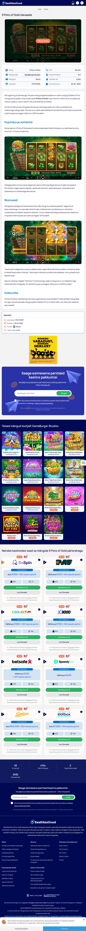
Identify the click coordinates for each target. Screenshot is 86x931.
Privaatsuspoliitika (8, 856)
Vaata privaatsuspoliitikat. (44, 403)
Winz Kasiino (63, 849)
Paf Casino (63, 853)
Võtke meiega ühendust (10, 849)
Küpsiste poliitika (8, 853)
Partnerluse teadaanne (10, 860)
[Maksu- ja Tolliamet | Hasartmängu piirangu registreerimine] (34, 895)
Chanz (61, 860)
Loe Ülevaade (26, 592)
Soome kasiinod (7, 882)
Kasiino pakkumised (37, 871)
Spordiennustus (7, 878)
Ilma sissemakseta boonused (40, 884)
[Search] (77, 3)
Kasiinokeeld (34, 856)
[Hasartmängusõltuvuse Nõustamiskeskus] (52, 895)
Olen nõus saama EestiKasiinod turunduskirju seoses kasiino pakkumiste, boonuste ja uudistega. (43, 803)
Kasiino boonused (37, 868)
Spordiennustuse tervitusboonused (42, 888)
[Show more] (22, 562)
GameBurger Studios (32, 75)
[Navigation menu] (82, 3)
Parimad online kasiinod (68, 842)
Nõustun (64, 929)
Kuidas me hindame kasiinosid (12, 846)
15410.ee (28, 598)
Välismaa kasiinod (8, 885)
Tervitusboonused (36, 875)
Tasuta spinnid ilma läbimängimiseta (37, 879)
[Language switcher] (73, 3)
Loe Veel (54, 510)
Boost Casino (64, 856)
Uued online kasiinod (9, 871)
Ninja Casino (63, 846)
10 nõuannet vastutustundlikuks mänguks (41, 861)
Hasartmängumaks (37, 853)
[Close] (83, 919)
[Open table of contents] (83, 463)
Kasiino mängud (7, 875)
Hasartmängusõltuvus (38, 849)
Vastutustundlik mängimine (39, 846)
